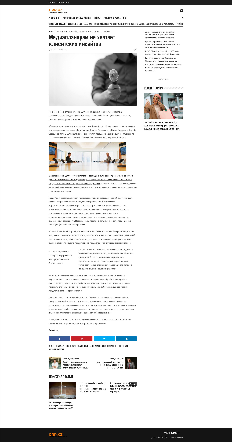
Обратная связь (63, 2)
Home (51, 31)
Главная (52, 2)
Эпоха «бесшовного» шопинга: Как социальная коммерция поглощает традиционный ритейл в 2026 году (159, 35)
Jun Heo (120, 346)
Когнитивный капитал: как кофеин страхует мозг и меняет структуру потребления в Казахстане (163, 67)
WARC (127, 346)
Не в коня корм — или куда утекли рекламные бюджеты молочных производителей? (61, 405)
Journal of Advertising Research (100, 346)
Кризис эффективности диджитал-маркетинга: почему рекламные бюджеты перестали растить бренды (125, 23)
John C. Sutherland (74, 346)
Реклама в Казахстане (115, 17)
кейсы (97, 17)
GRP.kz (53, 50)
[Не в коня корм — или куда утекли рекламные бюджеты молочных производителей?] (62, 390)
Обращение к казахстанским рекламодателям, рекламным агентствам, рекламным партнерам (123, 387)
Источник (53, 330)
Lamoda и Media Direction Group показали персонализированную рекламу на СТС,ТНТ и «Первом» (93, 387)
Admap (61, 346)
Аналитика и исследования (77, 17)
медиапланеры (56, 349)
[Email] (181, 10)
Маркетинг (54, 17)
